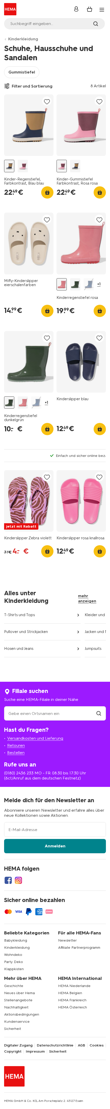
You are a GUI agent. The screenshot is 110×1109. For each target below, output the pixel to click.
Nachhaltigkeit (16, 1007)
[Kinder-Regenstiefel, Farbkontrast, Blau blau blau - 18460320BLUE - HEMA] (9, 166)
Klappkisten (14, 969)
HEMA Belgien (70, 993)
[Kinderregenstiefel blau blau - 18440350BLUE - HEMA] (89, 284)
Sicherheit (12, 1029)
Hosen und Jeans (18, 648)
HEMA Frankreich (72, 1000)
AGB (81, 1045)
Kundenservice (17, 1021)
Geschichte (13, 986)
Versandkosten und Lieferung (35, 738)
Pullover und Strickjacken (26, 631)
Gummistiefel (21, 72)
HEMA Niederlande (74, 986)
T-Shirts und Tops (19, 615)
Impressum (35, 1052)
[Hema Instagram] (18, 880)
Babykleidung (15, 940)
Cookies (97, 1045)
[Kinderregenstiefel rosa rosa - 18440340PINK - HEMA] (62, 284)
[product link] (28, 125)
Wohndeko (13, 955)
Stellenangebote (18, 1000)
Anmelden (55, 846)
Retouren (16, 745)
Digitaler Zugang (18, 1045)
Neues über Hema (19, 993)
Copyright (12, 1052)
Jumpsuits (93, 648)
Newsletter (67, 940)
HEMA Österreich (72, 1007)
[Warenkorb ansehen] (89, 9)
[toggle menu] (102, 10)
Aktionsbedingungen (21, 1014)
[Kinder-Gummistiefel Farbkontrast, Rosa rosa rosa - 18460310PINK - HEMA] (23, 166)
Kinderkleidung (23, 38)
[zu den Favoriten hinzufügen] (46, 101)
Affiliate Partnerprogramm (79, 947)
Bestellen (16, 752)
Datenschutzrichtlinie (55, 1045)
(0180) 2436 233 (19, 773)
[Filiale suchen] (99, 713)
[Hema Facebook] (8, 880)
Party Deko (13, 962)
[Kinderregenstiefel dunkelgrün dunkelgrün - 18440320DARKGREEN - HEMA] (75, 284)
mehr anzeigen (87, 598)
